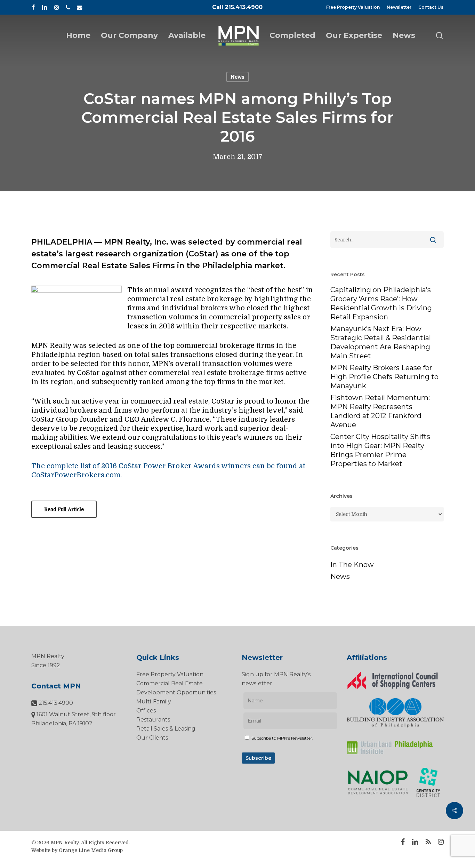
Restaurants (153, 719)
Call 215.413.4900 (237, 7)
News (237, 77)
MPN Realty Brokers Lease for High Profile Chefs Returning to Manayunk (384, 377)
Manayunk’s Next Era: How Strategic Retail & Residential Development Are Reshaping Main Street (380, 342)
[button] (64, 509)
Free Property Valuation (169, 674)
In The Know (352, 564)
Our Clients (152, 737)
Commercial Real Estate (169, 683)
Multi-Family (153, 701)
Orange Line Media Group (91, 850)
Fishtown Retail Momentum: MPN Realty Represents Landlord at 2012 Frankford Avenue (380, 411)
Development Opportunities (176, 692)
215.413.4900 (55, 703)
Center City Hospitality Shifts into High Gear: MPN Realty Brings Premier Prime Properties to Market (380, 450)
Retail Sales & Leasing (165, 728)
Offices (146, 710)
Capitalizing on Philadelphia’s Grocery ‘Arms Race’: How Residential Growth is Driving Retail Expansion (381, 303)
